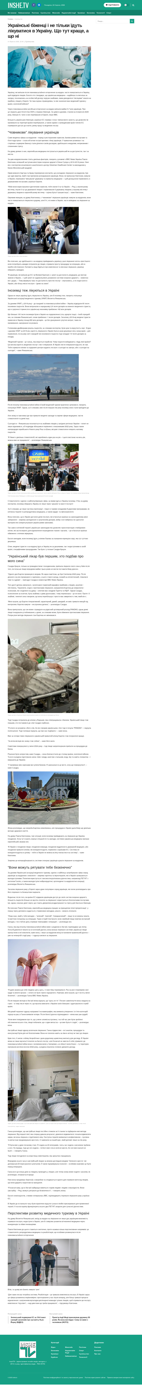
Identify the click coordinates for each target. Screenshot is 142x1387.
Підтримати (113, 5)
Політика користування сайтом (95, 1377)
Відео (53, 1347)
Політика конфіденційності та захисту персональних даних (63, 1377)
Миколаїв (56, 13)
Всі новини (12, 13)
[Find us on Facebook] (34, 5)
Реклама (97, 1347)
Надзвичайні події (69, 13)
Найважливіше (24, 13)
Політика (35, 13)
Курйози (54, 1357)
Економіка (91, 13)
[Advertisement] (115, 41)
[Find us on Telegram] (39, 5)
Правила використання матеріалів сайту (120, 1377)
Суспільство (45, 13)
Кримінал (81, 13)
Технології (101, 13)
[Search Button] (133, 5)
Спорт (108, 13)
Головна (10, 19)
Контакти (97, 1350)
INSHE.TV (18, 5)
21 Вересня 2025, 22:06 (15, 41)
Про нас (97, 1354)
